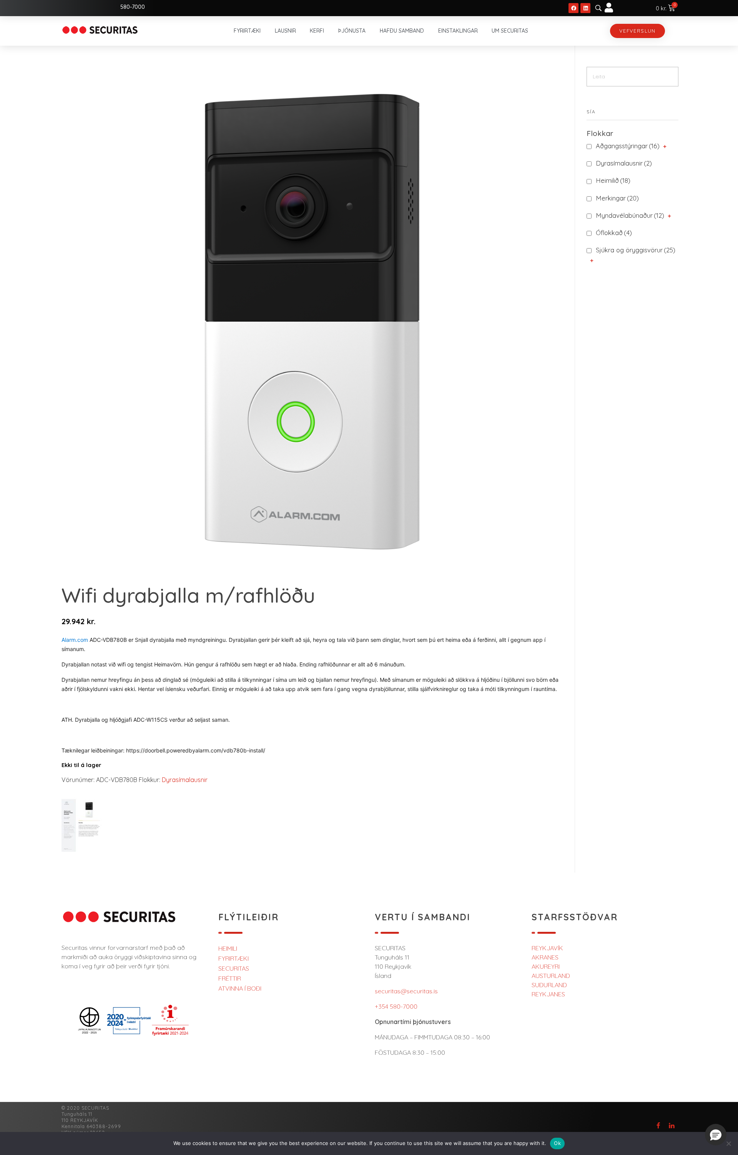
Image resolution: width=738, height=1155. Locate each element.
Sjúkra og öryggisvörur (635, 250)
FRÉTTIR (229, 978)
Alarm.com (75, 639)
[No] (728, 1143)
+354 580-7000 (396, 1006)
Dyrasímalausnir (185, 780)
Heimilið (613, 180)
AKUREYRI (546, 966)
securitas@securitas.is (406, 991)
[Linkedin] (585, 8)
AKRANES (545, 957)
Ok (557, 1143)
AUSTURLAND (551, 975)
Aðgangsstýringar (628, 146)
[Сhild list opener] (664, 146)
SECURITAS (233, 968)
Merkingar (617, 198)
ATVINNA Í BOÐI (239, 988)
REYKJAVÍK (547, 948)
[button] (715, 1134)
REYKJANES (548, 994)
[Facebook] (573, 8)
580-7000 (132, 6)
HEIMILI (227, 948)
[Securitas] (100, 30)
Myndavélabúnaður (630, 215)
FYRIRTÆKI (233, 958)
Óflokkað (614, 233)
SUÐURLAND (549, 985)
